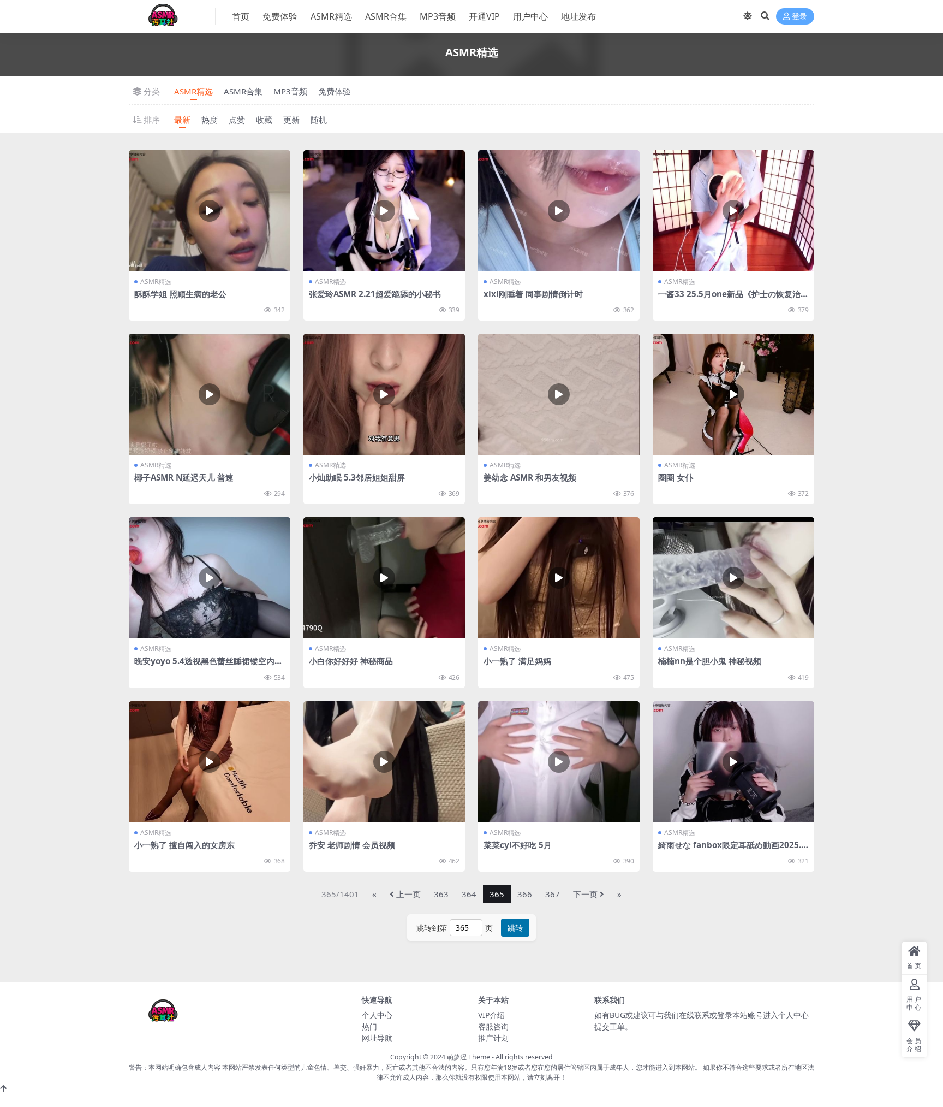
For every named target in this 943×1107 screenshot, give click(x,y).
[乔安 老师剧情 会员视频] (384, 761)
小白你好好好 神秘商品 (351, 660)
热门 (369, 1026)
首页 (240, 16)
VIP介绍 (491, 1015)
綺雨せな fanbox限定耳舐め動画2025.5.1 (733, 849)
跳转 (515, 927)
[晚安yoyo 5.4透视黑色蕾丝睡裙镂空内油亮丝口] (209, 577)
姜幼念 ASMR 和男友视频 (530, 477)
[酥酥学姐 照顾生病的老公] (209, 210)
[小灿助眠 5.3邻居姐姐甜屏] (384, 394)
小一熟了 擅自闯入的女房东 (184, 844)
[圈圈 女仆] (733, 394)
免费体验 (279, 16)
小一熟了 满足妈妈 (517, 660)
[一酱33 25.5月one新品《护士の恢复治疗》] (733, 210)
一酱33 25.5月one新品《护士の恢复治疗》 (729, 298)
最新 (182, 119)
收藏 (264, 119)
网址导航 (377, 1038)
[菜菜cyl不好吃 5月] (559, 761)
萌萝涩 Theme (468, 1057)
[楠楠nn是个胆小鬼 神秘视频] (733, 577)
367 (552, 894)
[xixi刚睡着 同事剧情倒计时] (559, 210)
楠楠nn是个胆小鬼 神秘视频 (709, 660)
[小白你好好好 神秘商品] (384, 577)
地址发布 (578, 16)
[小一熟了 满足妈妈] (559, 577)
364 (469, 894)
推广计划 (493, 1038)
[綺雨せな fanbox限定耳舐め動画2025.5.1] (733, 761)
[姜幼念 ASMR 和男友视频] (559, 394)
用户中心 (530, 16)
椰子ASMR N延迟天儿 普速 (184, 477)
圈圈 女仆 (675, 477)
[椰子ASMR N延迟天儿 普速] (209, 394)
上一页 (408, 894)
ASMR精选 (331, 16)
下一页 (585, 894)
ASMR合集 (386, 16)
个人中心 (377, 1015)
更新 (291, 119)
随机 (319, 119)
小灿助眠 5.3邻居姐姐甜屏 (357, 477)
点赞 (237, 119)
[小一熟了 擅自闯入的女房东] (209, 761)
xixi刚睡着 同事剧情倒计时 (533, 293)
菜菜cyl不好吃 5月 (518, 844)
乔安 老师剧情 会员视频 (352, 844)
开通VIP (484, 16)
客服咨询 (493, 1026)
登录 (799, 17)
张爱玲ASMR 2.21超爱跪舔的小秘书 (375, 293)
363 (441, 894)
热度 (209, 119)
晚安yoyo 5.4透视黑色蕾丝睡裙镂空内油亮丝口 (208, 665)
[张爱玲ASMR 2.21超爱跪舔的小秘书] (384, 210)
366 (524, 894)
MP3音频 (438, 16)
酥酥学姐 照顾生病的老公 (180, 293)
